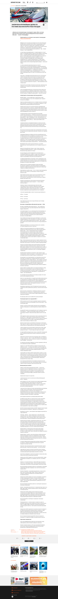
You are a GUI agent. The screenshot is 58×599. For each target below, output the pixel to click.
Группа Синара (23, 531)
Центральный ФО (42, 533)
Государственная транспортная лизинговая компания (31, 530)
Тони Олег (23, 533)
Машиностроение (41, 531)
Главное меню (46, 2)
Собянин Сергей (36, 532)
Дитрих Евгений (30, 531)
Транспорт (27, 533)
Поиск (37, 2)
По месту (33, 2)
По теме (30, 2)
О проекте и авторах (16, 592)
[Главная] (15, 2)
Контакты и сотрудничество (17, 590)
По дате (27, 2)
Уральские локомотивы (34, 533)
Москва (22, 532)
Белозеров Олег (24, 529)
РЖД (25, 532)
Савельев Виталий (29, 532)
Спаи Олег (41, 532)
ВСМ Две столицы (30, 529)
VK (43, 25)
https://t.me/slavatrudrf (25, 38)
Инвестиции (35, 531)
